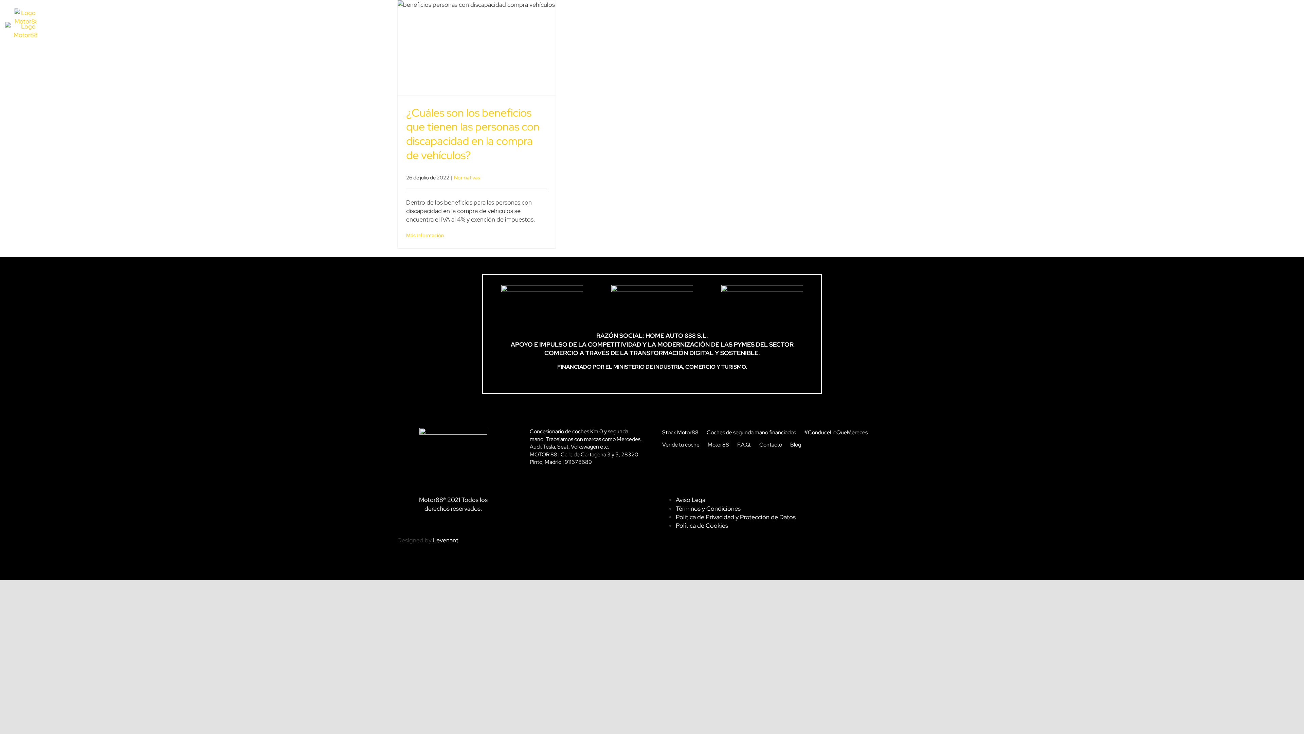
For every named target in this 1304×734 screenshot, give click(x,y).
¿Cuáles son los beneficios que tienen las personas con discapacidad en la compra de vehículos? (473, 133)
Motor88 (718, 444)
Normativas (467, 177)
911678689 (578, 462)
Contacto (770, 444)
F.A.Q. (744, 444)
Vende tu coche (681, 444)
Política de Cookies (702, 525)
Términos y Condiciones (708, 508)
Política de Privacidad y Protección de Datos (736, 517)
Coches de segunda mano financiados (751, 432)
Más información (425, 235)
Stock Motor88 (680, 432)
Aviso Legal (691, 500)
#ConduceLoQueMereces (836, 432)
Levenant (445, 540)
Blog (795, 444)
